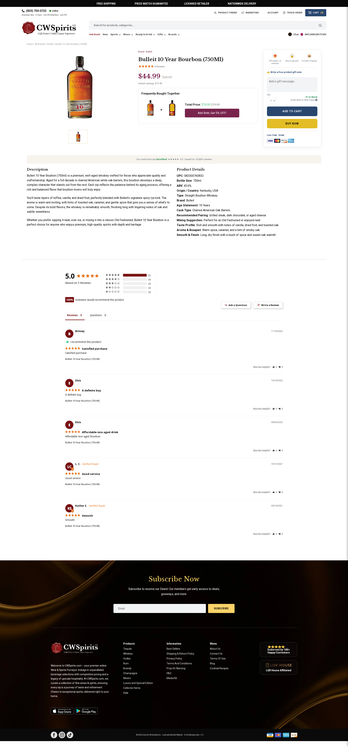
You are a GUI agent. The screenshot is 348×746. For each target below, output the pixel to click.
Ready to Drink (144, 34)
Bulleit (50, 44)
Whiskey (128, 653)
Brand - (145, 51)
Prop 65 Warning (176, 668)
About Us (215, 648)
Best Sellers (173, 648)
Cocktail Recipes (219, 668)
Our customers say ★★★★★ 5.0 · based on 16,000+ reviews (174, 159)
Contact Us (216, 653)
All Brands (40, 44)
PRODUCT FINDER (227, 12)
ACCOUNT (273, 12)
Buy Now (292, 123)
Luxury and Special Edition (138, 683)
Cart (318, 12)
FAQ (169, 673)
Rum (126, 663)
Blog (212, 663)
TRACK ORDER (294, 12)
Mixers (127, 678)
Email (281, 135)
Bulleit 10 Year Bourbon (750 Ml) (82, 359)
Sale (125, 692)
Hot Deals (94, 34)
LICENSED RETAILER (196, 3)
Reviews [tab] (72, 315)
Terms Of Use (218, 658)
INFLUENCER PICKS (315, 34)
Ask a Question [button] (238, 305)
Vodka (126, 658)
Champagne (130, 673)
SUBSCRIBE (221, 608)
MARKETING (252, 12)
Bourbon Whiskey (206, 195)
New (105, 34)
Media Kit (172, 678)
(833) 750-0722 (36, 11)
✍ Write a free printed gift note (284, 72)
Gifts (160, 34)
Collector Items (131, 687)
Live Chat (272, 135)
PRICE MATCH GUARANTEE (151, 3)
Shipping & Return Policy (180, 653)
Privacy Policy (174, 658)
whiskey (103, 175)
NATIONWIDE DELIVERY (242, 3)
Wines (126, 34)
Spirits (114, 34)
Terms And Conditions (179, 663)
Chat (296, 34)
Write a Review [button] (270, 305)
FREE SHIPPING (106, 3)
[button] (275, 367)
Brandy (127, 668)
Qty (268, 94)
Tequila (127, 648)
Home (30, 44)
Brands (172, 34)
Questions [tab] (96, 315)
